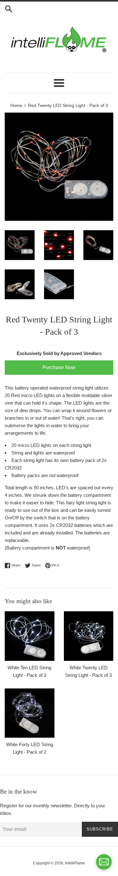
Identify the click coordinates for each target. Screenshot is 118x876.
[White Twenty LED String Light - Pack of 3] (89, 636)
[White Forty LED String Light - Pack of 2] (29, 713)
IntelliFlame (75, 863)
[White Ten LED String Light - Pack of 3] (29, 636)
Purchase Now (59, 367)
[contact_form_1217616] (104, 862)
